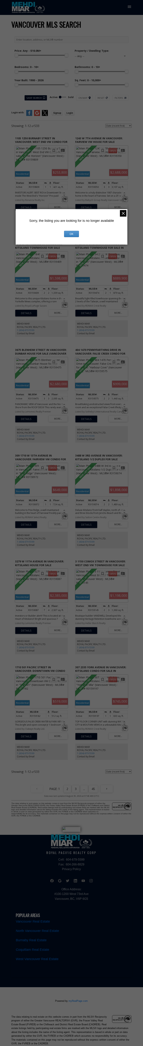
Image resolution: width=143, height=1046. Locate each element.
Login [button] (69, 112)
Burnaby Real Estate (31, 940)
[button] (52, 880)
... (84, 789)
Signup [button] (57, 112)
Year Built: (29, 80)
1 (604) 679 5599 (25, 330)
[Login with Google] (37, 115)
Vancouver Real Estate (33, 921)
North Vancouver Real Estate (37, 931)
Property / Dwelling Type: (92, 50)
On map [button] (83, 98)
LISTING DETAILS (26, 207)
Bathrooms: (87, 67)
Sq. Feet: (88, 80)
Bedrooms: (27, 67)
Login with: (17, 112)
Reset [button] (101, 98)
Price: (28, 50)
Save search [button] (34, 98)
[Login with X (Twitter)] (45, 115)
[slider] (16, 55)
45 (93, 789)
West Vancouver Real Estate (37, 959)
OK (71, 233)
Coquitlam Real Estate (32, 950)
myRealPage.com (78, 1001)
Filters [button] (119, 98)
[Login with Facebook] (29, 115)
